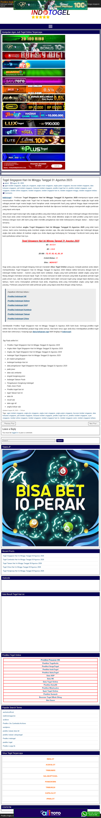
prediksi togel (7, 742)
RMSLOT (50, 759)
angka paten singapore (62, 186)
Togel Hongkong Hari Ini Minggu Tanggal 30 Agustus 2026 (23, 571)
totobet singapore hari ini (50, 191)
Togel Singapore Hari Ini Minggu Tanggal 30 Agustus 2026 (23, 556)
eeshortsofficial (8, 712)
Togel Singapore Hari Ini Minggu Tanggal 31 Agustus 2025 (37, 180)
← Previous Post (8, 423)
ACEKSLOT (50, 765)
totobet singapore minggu (69, 191)
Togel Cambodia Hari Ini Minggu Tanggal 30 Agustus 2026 (23, 559)
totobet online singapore (18, 191)
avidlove (6, 720)
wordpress (6, 727)
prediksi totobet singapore (78, 188)
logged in (15, 433)
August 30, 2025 (18, 183)
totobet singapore (34, 191)
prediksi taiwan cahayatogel (13, 735)
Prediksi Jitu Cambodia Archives (14, 723)
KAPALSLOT (50, 793)
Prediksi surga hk (9, 746)
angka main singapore (45, 186)
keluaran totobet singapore (42, 188)
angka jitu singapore (29, 186)
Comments (8, 193)
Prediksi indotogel (9, 738)
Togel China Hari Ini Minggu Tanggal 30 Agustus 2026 (22, 567)
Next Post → (94, 423)
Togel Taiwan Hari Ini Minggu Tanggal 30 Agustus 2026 (22, 563)
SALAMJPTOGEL (50, 776)
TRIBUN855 (50, 770)
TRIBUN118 (50, 787)
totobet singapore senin (68, 418)
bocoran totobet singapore (80, 186)
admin (7, 183)
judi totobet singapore (24, 188)
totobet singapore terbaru (88, 191)
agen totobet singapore (13, 186)
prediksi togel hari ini (60, 188)
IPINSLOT (51, 799)
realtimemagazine (9, 716)
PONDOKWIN (50, 782)
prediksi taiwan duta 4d (11, 731)
